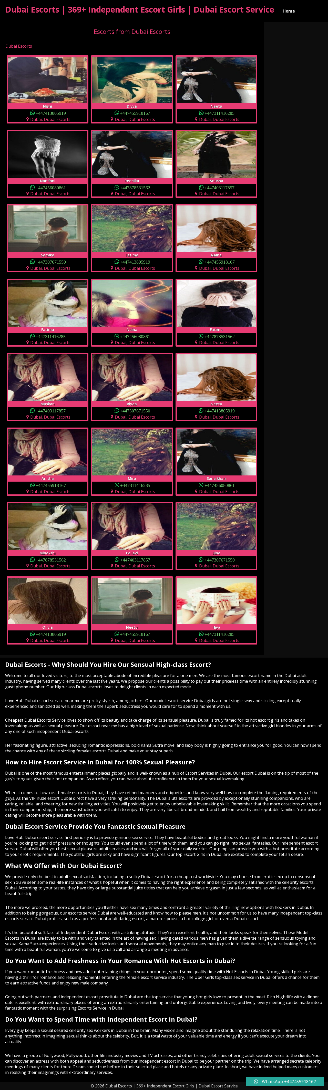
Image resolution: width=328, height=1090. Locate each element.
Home (289, 11)
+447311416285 (219, 113)
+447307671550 (51, 261)
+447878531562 (135, 187)
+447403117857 (219, 187)
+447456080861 (51, 187)
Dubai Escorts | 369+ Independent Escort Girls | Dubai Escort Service (139, 9)
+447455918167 (135, 113)
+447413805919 (51, 113)
